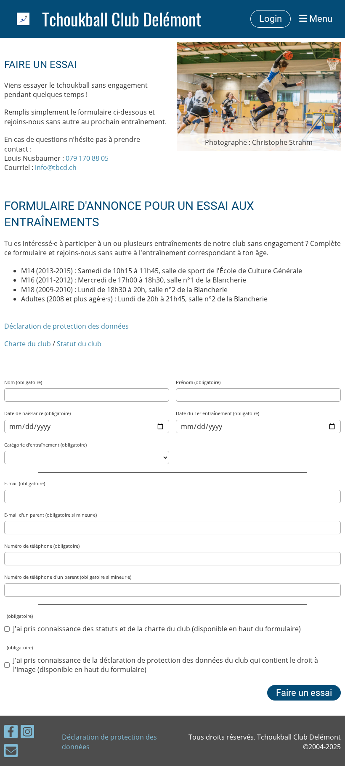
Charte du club (27, 343)
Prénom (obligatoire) (198, 382)
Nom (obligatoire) (23, 382)
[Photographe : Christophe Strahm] (259, 95)
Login (270, 18)
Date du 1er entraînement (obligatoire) (217, 413)
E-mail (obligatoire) (24, 483)
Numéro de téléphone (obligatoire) (42, 546)
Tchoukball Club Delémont (121, 19)
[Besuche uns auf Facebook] (11, 733)
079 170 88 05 (87, 158)
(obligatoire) (18, 616)
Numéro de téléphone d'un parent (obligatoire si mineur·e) (67, 577)
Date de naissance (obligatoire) (37, 413)
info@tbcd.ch (56, 167)
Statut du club (79, 343)
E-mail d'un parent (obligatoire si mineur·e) (50, 515)
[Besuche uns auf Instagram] (27, 733)
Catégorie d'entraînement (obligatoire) (45, 445)
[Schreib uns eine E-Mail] (11, 752)
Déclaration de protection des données (66, 326)
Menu (319, 18)
